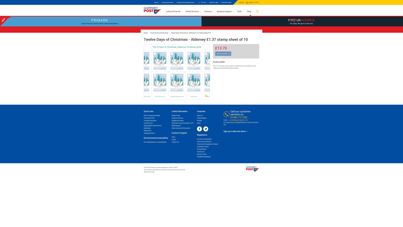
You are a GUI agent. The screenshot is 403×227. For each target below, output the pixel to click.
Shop (249, 11)
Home (146, 33)
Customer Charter (203, 147)
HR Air (156, 2)
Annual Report (201, 118)
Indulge (152, 172)
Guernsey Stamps (167, 2)
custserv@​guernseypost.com (238, 120)
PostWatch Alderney (203, 157)
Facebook (199, 128)
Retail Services (192, 11)
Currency (208, 11)
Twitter (205, 128)
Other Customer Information (181, 128)
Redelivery (147, 128)
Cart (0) (203, 2)
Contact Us (175, 142)
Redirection (147, 131)
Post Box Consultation (204, 139)
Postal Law (200, 152)
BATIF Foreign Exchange (152, 115)
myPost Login (213, 2)
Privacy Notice (202, 149)
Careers (199, 120)
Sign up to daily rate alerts (234, 131)
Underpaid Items (149, 133)
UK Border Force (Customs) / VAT (182, 123)
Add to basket (222, 53)
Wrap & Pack (176, 115)
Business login (226, 2)
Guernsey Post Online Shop (159, 33)
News (199, 123)
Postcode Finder (149, 118)
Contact (241, 2)
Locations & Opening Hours (186, 2)
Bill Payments (176, 126)
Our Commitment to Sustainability (155, 142)
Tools (239, 11)
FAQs (173, 137)
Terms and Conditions (204, 142)
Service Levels (201, 154)
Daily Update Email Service (152, 126)
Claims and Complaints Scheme (207, 144)
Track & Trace (148, 123)
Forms (174, 140)
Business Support (224, 11)
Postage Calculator (150, 120)
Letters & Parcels (173, 11)
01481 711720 (253, 2)
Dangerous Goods (177, 120)
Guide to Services (177, 118)
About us (200, 115)
